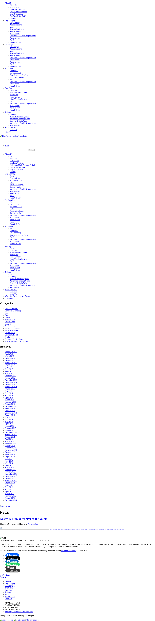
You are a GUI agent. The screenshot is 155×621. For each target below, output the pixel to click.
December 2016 (11, 380)
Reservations (14, 34)
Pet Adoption (10, 326)
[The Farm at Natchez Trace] (13, 136)
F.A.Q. (12, 40)
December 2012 (11, 474)
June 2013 (9, 461)
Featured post (10, 322)
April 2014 (9, 439)
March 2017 (9, 374)
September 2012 (11, 481)
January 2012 (10, 498)
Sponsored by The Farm (14, 339)
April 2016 (9, 398)
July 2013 (8, 459)
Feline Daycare (15, 97)
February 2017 (10, 376)
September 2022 (11, 352)
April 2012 (9, 491)
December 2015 (11, 406)
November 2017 (11, 358)
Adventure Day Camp (18, 92)
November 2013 (11, 450)
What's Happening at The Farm (17, 341)
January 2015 (10, 430)
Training (8, 112)
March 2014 (9, 441)
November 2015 (11, 408)
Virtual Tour (14, 7)
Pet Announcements (12, 328)
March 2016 (9, 400)
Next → (3, 577)
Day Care (8, 88)
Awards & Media (11, 309)
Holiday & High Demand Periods (22, 165)
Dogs (7, 315)
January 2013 (10, 472)
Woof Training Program (19, 99)
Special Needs (15, 31)
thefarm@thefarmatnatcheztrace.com (19, 612)
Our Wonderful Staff (17, 16)
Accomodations (16, 25)
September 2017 (11, 363)
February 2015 (10, 428)
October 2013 (10, 452)
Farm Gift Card (15, 42)
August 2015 (10, 415)
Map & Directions (16, 14)
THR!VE (13, 130)
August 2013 (10, 456)
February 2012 (10, 496)
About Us (8, 3)
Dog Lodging (10, 20)
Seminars (8, 337)
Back (12, 156)
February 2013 (10, 470)
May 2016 (9, 395)
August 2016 (10, 389)
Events (7, 317)
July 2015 (8, 417)
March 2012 (9, 494)
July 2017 (8, 367)
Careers (13, 18)
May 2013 (9, 463)
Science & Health (11, 335)
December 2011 (11, 500)
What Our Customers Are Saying (17, 296)
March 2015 (9, 426)
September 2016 (11, 387)
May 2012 (9, 489)
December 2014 (11, 432)
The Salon (9, 68)
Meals (12, 27)
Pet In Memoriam (11, 330)
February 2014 (10, 443)
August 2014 (10, 437)
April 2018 (9, 354)
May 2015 (9, 422)
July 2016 (8, 391)
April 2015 (9, 424)
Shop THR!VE (11, 127)
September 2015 (11, 413)
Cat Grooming (15, 73)
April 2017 (9, 371)
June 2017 (9, 369)
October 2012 (10, 478)
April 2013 (9, 465)
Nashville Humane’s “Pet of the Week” (24, 518)
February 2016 (10, 402)
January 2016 (10, 404)
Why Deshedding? (17, 77)
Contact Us (9, 298)
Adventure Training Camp (20, 119)
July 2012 (8, 485)
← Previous (5, 575)
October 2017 (10, 360)
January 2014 (10, 446)
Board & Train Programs (19, 117)
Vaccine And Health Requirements (23, 36)
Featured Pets (10, 320)
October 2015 (10, 411)
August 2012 (10, 483)
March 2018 (9, 356)
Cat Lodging (10, 44)
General (8, 324)
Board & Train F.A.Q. (18, 121)
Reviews (8, 132)
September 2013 (11, 454)
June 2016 (9, 393)
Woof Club (14, 95)
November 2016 (11, 382)
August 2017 (10, 365)
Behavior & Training (13, 311)
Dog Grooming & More (19, 75)
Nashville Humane (68, 551)
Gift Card (8, 599)
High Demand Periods (18, 12)
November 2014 (11, 435)
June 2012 (9, 487)
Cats (6, 313)
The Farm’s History (17, 9)
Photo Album (15, 38)
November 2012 (11, 476)
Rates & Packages (16, 29)
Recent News (10, 333)
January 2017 (10, 378)
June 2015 (9, 419)
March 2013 (9, 467)
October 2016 (10, 384)
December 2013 (11, 448)
